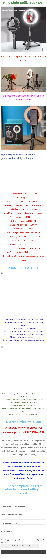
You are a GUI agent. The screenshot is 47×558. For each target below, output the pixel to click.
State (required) (7, 531)
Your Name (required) (9, 498)
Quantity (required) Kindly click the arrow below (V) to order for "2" (23, 541)
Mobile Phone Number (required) (13, 506)
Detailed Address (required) (11, 515)
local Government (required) (11, 523)
